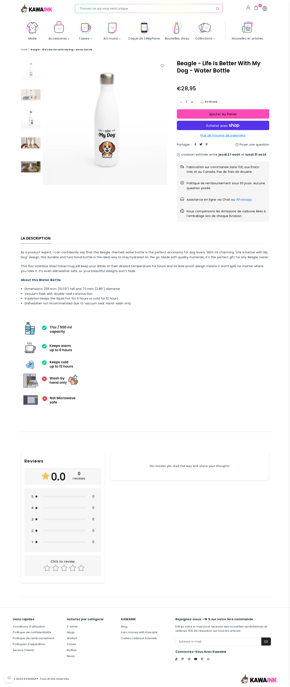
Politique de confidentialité (32, 632)
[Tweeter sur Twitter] (201, 144)
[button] (264, 8)
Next (163, 122)
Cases (71, 644)
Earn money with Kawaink (139, 632)
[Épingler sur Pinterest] (206, 144)
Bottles (72, 650)
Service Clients (23, 650)
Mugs (71, 632)
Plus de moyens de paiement (222, 135)
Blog (124, 627)
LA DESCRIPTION (36, 238)
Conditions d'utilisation (29, 627)
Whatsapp (244, 199)
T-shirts (72, 627)
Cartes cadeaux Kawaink (139, 638)
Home (24, 49)
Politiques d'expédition (29, 644)
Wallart (72, 638)
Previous (46, 122)
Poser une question (254, 144)
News (71, 656)
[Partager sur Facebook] (195, 144)
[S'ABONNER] (266, 641)
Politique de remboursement (33, 638)
